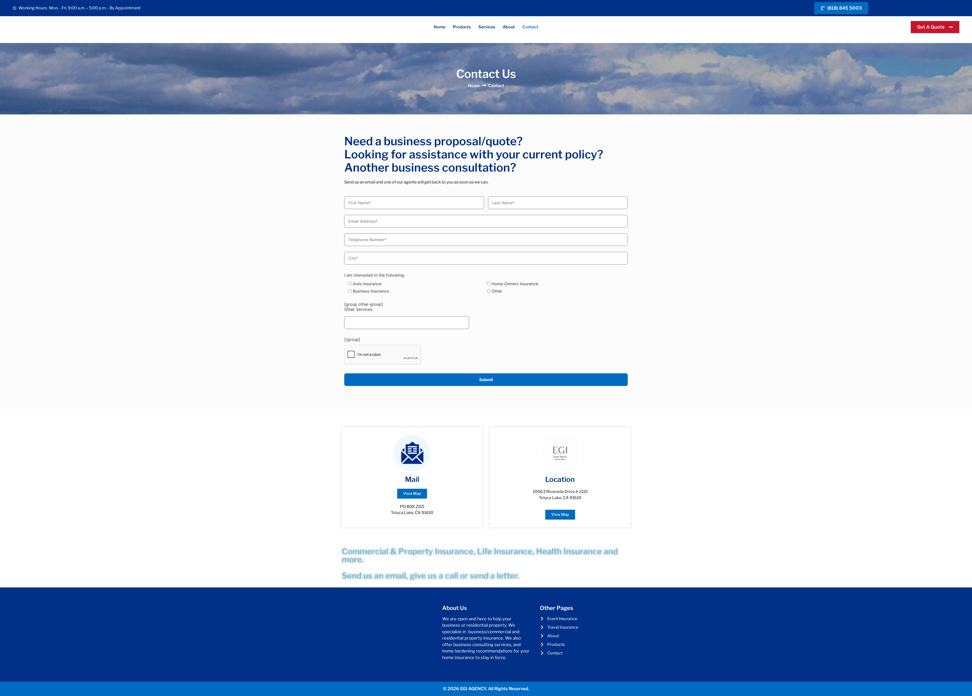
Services (486, 27)
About (509, 27)
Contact (530, 27)
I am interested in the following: (374, 275)
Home (439, 27)
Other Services (358, 309)
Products (462, 27)
